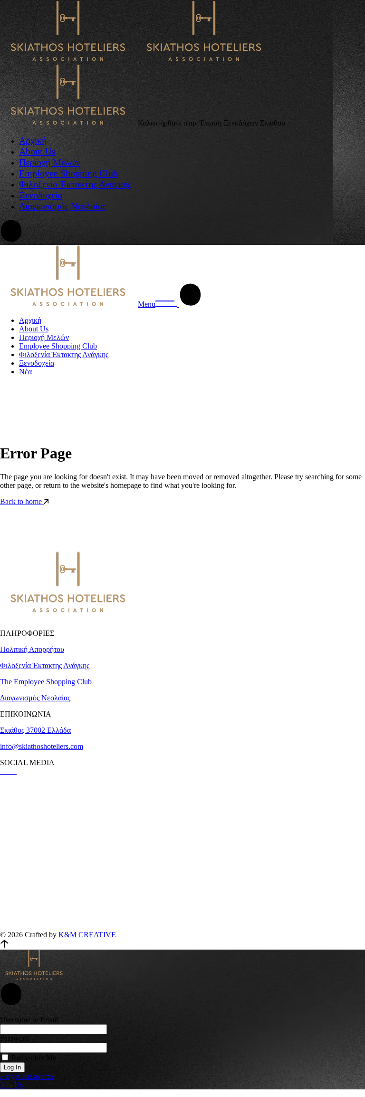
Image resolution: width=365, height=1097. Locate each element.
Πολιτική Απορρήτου (32, 649)
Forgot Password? (27, 1076)
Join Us (11, 1085)
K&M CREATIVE (87, 935)
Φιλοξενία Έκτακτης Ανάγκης (44, 665)
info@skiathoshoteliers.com (41, 746)
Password (14, 1038)
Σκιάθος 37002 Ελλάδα (35, 730)
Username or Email (29, 1020)
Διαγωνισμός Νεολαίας (35, 698)
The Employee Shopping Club (46, 682)
